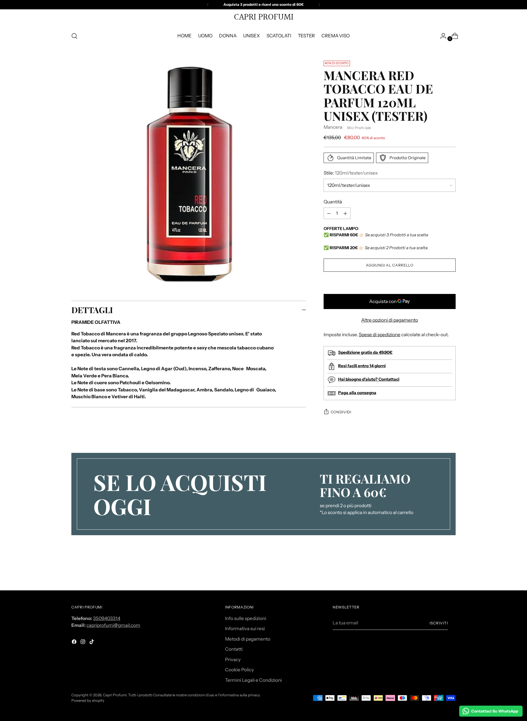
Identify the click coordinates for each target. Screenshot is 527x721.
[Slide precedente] (438, 571)
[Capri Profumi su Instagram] (83, 643)
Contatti (234, 649)
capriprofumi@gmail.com (113, 625)
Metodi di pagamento (247, 639)
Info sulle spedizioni (245, 618)
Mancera (333, 127)
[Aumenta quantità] (329, 213)
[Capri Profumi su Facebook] (74, 643)
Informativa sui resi (245, 628)
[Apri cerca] (74, 35)
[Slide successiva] (451, 571)
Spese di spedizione (379, 334)
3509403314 (106, 618)
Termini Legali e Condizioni (253, 680)
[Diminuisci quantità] (345, 213)
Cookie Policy (239, 669)
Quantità (333, 201)
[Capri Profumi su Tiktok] (92, 643)
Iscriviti (439, 623)
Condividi (341, 412)
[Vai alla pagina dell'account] (441, 35)
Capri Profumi (115, 695)
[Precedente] (208, 4)
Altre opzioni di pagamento (389, 320)
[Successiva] (319, 4)
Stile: (351, 173)
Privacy (233, 659)
